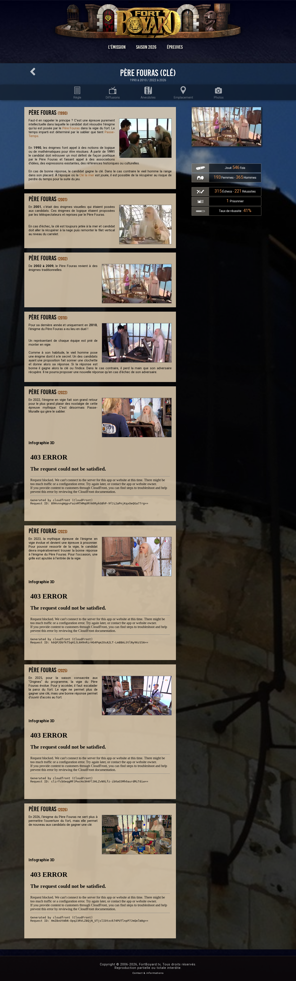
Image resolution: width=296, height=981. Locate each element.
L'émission (117, 47)
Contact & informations (148, 973)
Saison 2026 (146, 47)
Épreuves (175, 47)
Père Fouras (71, 128)
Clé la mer (86, 175)
